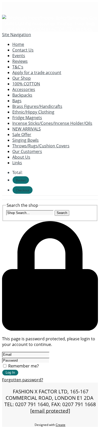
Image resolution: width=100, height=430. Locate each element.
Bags (17, 101)
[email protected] (50, 410)
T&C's (17, 67)
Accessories (23, 89)
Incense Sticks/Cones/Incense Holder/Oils (52, 123)
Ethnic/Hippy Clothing (33, 112)
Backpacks (22, 95)
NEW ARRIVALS (26, 129)
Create (60, 425)
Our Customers (27, 151)
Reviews (20, 61)
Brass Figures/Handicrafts (37, 106)
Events (18, 55)
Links (17, 163)
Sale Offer (21, 134)
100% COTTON (26, 84)
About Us (21, 157)
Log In (10, 372)
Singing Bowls (25, 140)
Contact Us (23, 50)
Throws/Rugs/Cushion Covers (40, 146)
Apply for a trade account (36, 72)
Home (18, 44)
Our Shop (21, 78)
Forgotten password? (22, 380)
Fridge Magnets (27, 117)
